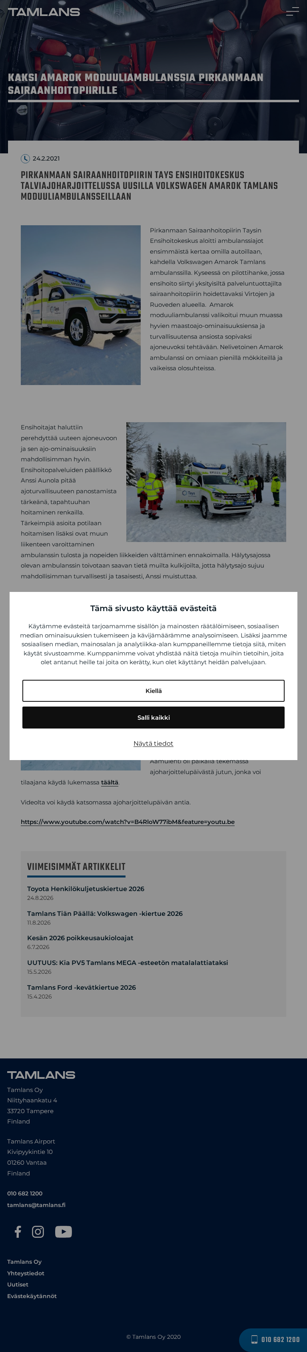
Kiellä (154, 691)
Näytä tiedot (153, 743)
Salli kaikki (154, 717)
